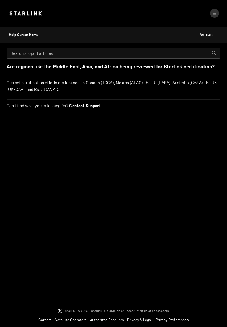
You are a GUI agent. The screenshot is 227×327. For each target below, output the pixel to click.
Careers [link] (44, 320)
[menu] (214, 13)
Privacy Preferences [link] (172, 320)
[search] (214, 53)
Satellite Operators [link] (70, 320)
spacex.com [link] (160, 311)
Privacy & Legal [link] (139, 320)
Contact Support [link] (84, 106)
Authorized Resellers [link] (107, 320)
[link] (25, 13)
